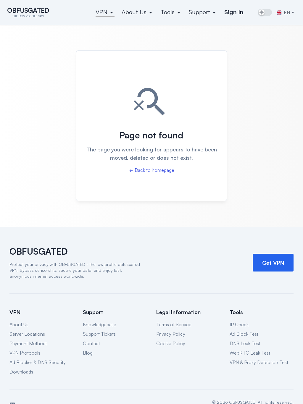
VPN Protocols (24, 353)
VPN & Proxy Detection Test (259, 362)
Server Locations (27, 334)
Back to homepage (154, 170)
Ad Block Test (244, 334)
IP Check (239, 324)
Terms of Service (173, 324)
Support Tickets (99, 334)
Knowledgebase (99, 324)
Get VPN (273, 262)
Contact (91, 343)
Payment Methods (28, 343)
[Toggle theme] (265, 12)
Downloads (21, 372)
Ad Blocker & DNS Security (37, 362)
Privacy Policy (170, 334)
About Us (18, 324)
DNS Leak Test (245, 343)
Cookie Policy (170, 343)
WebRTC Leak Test (250, 353)
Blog (88, 353)
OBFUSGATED (38, 251)
